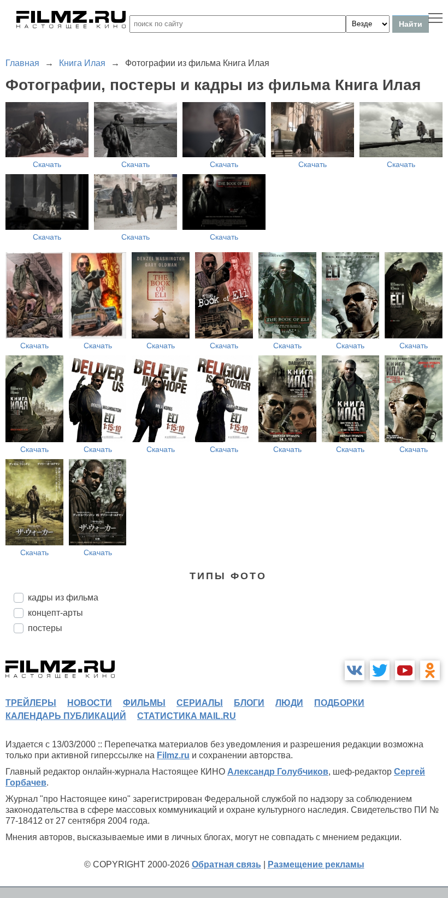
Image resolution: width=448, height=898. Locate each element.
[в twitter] (380, 670)
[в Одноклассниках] (430, 670)
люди (289, 702)
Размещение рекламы (316, 864)
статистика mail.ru (186, 716)
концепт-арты (55, 612)
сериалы (199, 702)
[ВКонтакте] (354, 670)
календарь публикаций (65, 716)
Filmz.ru (173, 755)
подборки (339, 702)
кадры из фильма (63, 597)
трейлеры (30, 702)
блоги (249, 702)
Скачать (47, 164)
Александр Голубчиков (277, 771)
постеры (45, 628)
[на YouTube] (405, 670)
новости (89, 702)
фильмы (144, 702)
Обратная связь (226, 864)
